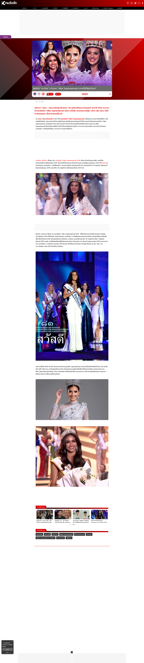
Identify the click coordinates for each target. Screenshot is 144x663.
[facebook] (127, 3)
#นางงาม (89, 534)
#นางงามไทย (60, 538)
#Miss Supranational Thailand (45, 538)
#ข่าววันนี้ (47, 534)
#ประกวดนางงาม (79, 534)
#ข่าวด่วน (55, 534)
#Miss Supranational (66, 534)
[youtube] (135, 3)
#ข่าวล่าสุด (39, 534)
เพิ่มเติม (4, 646)
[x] (131, 3)
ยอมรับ (7, 649)
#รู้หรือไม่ (69, 538)
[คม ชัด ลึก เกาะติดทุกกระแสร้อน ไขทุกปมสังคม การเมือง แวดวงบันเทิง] (72, 3)
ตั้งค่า (7, 652)
